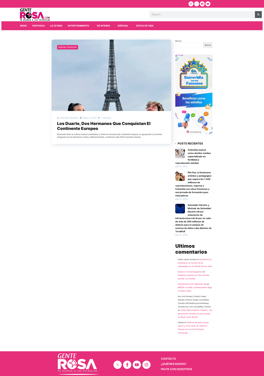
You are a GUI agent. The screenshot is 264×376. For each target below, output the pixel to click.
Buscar (178, 41)
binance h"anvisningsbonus (190, 272)
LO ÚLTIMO (56, 25)
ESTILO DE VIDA (144, 25)
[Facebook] (202, 3)
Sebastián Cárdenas (69, 118)
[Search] (258, 14)
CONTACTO (168, 358)
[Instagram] (191, 3)
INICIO (23, 25)
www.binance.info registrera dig (192, 284)
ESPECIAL (123, 25)
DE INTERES (103, 25)
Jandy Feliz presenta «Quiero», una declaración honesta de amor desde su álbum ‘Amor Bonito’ (195, 313)
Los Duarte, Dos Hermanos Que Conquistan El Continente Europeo (104, 126)
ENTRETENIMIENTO (78, 25)
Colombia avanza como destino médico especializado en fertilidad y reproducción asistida (193, 156)
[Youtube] (207, 3)
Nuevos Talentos (67, 47)
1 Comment (105, 118)
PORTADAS (38, 25)
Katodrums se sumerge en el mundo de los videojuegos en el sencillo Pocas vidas (195, 262)
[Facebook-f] (127, 365)
